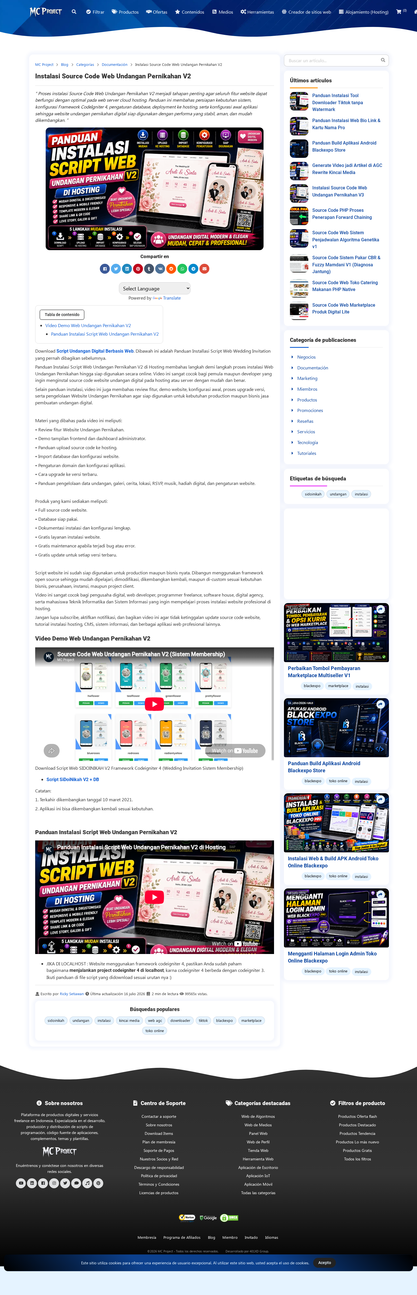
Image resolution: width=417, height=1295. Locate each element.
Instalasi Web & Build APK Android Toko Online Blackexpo (333, 862)
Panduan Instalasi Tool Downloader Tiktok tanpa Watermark (337, 102)
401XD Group (259, 1251)
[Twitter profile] (65, 1183)
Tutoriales (306, 453)
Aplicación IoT (258, 1175)
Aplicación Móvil (258, 1184)
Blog (65, 64)
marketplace (251, 1020)
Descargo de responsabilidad (159, 1167)
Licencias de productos (158, 1192)
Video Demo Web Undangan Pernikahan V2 (88, 325)
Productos (307, 400)
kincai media (129, 1020)
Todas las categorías (258, 1192)
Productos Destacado (357, 1124)
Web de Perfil (258, 1142)
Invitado (251, 1237)
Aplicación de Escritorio (258, 1167)
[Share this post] (380, 609)
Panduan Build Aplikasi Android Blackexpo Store (324, 767)
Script (216, 351)
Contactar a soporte (159, 1116)
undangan (81, 1020)
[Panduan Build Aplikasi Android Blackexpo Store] (336, 727)
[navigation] (271, 1237)
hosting (162, 380)
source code (81, 380)
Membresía (147, 1237)
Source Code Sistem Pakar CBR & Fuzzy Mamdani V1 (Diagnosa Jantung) (346, 264)
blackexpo (224, 1020)
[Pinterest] (138, 269)
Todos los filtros (357, 1159)
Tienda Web (258, 1150)
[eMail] (204, 269)
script (92, 977)
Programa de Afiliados (182, 1237)
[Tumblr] (149, 269)
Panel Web (258, 1133)
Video (159, 373)
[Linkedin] (127, 269)
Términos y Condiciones (158, 1184)
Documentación (115, 64)
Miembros (307, 389)
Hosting (156, 367)
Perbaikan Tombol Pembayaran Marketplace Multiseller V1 (324, 672)
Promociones (310, 410)
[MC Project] (45, 12)
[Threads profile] (76, 1183)
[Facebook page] (43, 1183)
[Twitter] (116, 269)
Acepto (324, 1262)
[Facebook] (105, 269)
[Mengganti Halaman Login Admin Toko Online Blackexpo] (336, 917)
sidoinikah (56, 1020)
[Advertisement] (336, 553)
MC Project (44, 64)
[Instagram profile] (54, 1183)
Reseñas (305, 421)
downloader (180, 1020)
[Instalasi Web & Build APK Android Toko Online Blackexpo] (336, 822)
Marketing (307, 378)
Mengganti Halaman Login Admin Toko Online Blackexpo (332, 957)
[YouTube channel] (21, 1183)
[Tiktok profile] (87, 1183)
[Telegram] (193, 269)
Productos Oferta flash (357, 1116)
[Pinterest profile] (98, 1183)
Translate (172, 298)
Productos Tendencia (357, 1133)
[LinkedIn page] (32, 1183)
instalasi (104, 1020)
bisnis (254, 396)
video (90, 389)
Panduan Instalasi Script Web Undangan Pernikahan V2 (105, 334)
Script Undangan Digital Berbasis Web (95, 351)
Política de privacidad (159, 1175)
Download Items (159, 1133)
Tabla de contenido (62, 314)
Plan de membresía (158, 1142)
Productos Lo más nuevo (357, 1142)
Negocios (306, 357)
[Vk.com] (160, 269)
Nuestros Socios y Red (159, 1159)
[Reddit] (171, 269)
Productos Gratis (357, 1150)
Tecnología (307, 442)
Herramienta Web (258, 1159)
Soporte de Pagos (159, 1150)
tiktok (203, 1020)
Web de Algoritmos (258, 1116)
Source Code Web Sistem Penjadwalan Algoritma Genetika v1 (345, 239)
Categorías (85, 64)
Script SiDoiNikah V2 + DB (73, 779)
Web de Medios (258, 1124)
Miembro (230, 1237)
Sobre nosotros (159, 1124)
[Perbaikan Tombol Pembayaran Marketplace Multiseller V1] (336, 632)
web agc (155, 1020)
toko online (155, 1030)
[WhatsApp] (182, 269)
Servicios (306, 431)
